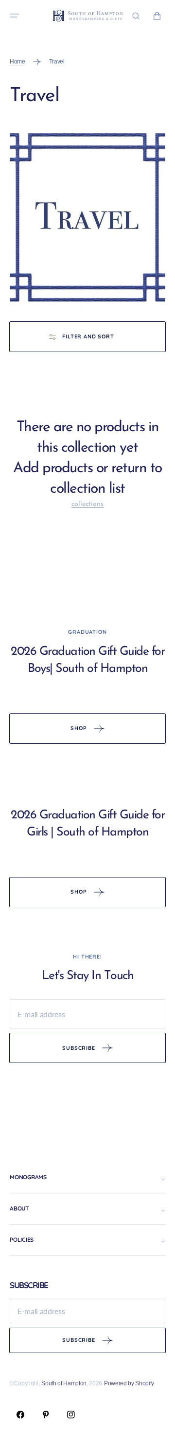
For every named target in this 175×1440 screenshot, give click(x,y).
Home (17, 61)
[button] (14, 15)
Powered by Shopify (129, 1383)
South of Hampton (64, 1383)
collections (87, 504)
